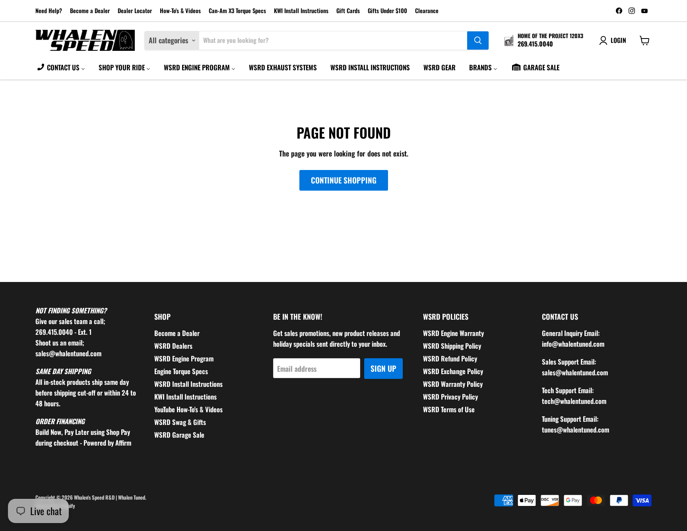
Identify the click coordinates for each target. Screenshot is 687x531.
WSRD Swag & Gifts (180, 422)
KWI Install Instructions (301, 11)
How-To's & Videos (180, 11)
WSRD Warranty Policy (453, 384)
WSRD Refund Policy (450, 358)
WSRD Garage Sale (179, 435)
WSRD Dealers (173, 346)
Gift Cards (348, 11)
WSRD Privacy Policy (450, 397)
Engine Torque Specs (181, 371)
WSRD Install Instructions (188, 384)
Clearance (427, 11)
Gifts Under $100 (387, 11)
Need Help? (48, 11)
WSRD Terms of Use (449, 409)
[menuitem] (60, 67)
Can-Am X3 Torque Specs (237, 11)
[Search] (478, 40)
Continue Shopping (343, 180)
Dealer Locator (135, 11)
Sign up (383, 368)
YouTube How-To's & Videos (188, 409)
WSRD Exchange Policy (453, 371)
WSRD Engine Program (183, 358)
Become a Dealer (90, 11)
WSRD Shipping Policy (452, 346)
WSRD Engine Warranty (453, 333)
